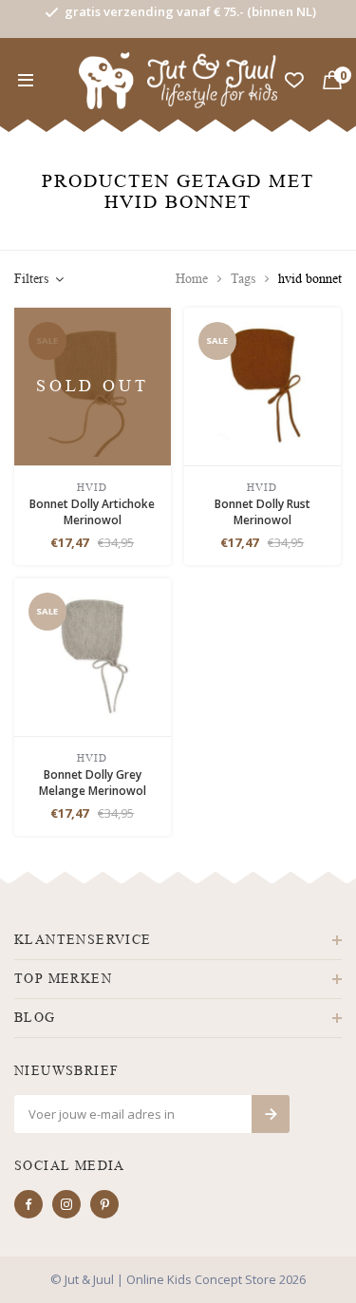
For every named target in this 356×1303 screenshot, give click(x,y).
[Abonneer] (271, 1114)
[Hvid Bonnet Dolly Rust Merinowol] (262, 385)
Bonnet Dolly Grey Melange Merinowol (92, 782)
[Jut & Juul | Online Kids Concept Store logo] (178, 79)
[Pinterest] (104, 1204)
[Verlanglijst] (294, 80)
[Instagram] (66, 1204)
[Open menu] (25, 80)
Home (192, 279)
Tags (243, 279)
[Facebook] (28, 1204)
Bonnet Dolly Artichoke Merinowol (92, 512)
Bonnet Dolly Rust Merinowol (262, 512)
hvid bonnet (310, 279)
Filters (31, 279)
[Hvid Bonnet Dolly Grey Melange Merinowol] (92, 656)
